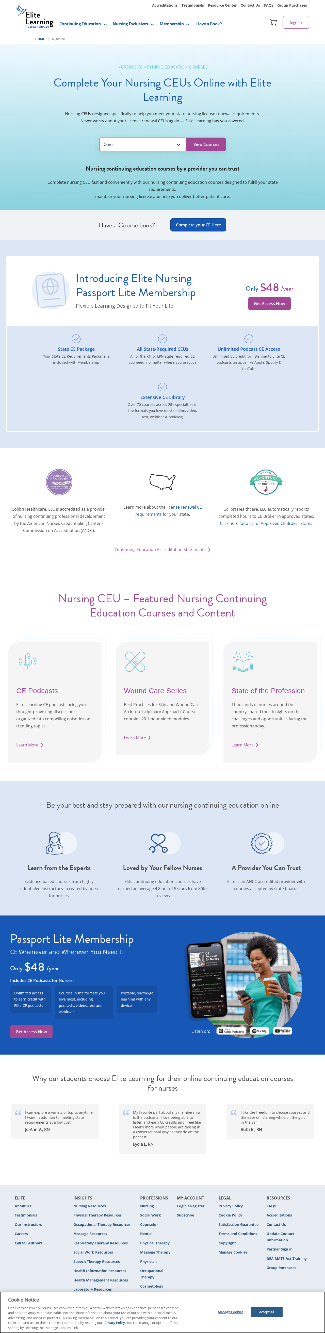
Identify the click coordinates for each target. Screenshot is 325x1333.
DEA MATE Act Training (287, 1258)
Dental (146, 1233)
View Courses (206, 144)
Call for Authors (28, 1243)
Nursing (147, 1206)
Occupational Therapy (151, 1273)
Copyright (227, 1243)
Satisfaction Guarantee (238, 1224)
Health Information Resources (99, 1270)
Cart (273, 22)
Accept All (266, 1311)
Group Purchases (292, 5)
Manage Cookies (233, 1252)
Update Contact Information (280, 1236)
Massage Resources (90, 1233)
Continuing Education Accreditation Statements (160, 549)
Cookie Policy (230, 1215)
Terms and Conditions (238, 1233)
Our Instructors (28, 1224)
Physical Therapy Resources (97, 1215)
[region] (162, 1312)
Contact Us (250, 5)
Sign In (296, 22)
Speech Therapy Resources (96, 1261)
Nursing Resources (89, 1206)
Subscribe (185, 1215)
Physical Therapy (155, 1243)
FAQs (268, 5)
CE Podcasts (37, 691)
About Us (23, 1206)
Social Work (150, 1215)
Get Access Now (269, 303)
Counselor (149, 1224)
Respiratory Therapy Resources (100, 1243)
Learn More (27, 745)
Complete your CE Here (198, 225)
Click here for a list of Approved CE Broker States (266, 523)
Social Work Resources (93, 1252)
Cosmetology (151, 1286)
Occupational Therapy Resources (102, 1224)
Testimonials (193, 5)
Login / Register (190, 1206)
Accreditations (164, 5)
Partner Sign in (279, 1249)
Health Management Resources (100, 1280)
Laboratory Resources (92, 1289)
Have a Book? (209, 24)
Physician (148, 1261)
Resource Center (222, 5)
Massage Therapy (155, 1252)
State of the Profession (268, 691)
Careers (21, 1233)
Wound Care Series (155, 691)
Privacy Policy (231, 1206)
